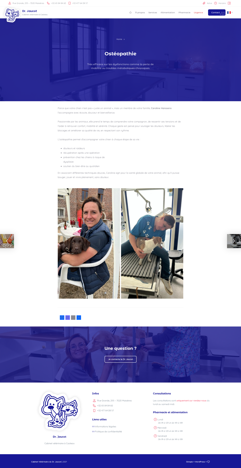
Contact (215, 12)
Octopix (189, 461)
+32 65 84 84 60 (58, 3)
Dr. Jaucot (29, 11)
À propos (140, 12)
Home (119, 39)
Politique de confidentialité (108, 431)
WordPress (200, 461)
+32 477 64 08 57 (80, 3)
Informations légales (105, 426)
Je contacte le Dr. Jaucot (120, 359)
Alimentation (168, 12)
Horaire (222, 3)
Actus (209, 3)
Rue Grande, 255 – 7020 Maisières (28, 3)
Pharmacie (184, 12)
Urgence (198, 12)
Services (152, 12)
